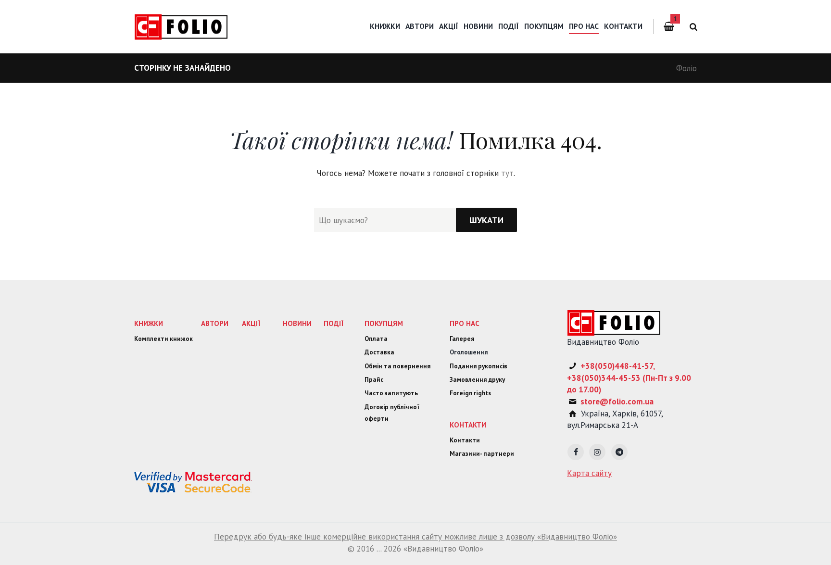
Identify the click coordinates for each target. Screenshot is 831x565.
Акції (448, 26)
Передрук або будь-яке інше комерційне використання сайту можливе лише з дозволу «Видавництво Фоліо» (415, 536)
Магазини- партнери (482, 454)
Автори (419, 26)
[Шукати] (486, 220)
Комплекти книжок (163, 339)
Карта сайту (589, 473)
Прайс (374, 380)
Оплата (376, 339)
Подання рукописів (478, 366)
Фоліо (686, 68)
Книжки (385, 26)
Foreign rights (470, 393)
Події (508, 26)
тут (507, 173)
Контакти (623, 26)
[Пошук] (692, 26)
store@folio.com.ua (617, 401)
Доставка (379, 352)
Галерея (462, 339)
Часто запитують (391, 393)
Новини (478, 26)
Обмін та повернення (397, 366)
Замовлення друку (477, 380)
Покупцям (544, 26)
